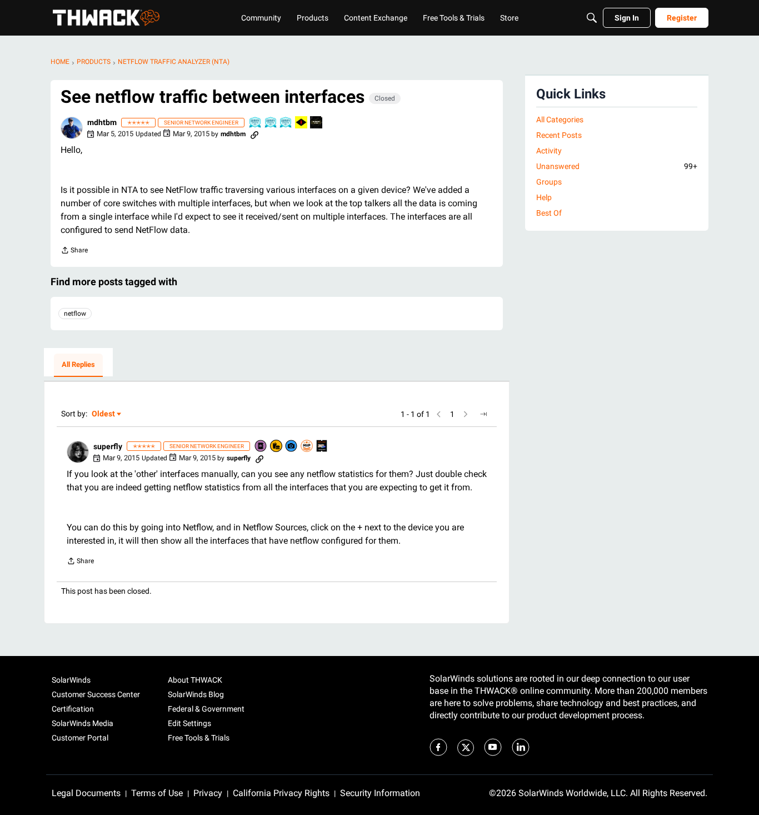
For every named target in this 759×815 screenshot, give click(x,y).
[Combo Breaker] (276, 446)
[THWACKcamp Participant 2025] (322, 446)
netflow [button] (75, 313)
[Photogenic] (291, 446)
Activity (549, 150)
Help (544, 197)
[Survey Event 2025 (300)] (286, 123)
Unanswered (616, 166)
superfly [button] (107, 446)
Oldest (104, 414)
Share (74, 251)
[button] (72, 128)
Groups (549, 181)
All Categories (559, 119)
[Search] (592, 18)
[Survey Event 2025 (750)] (271, 123)
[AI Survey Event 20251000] (255, 123)
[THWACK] (106, 18)
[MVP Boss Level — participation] (301, 123)
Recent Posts (559, 135)
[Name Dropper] (261, 446)
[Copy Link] (254, 134)
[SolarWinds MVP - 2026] (307, 446)
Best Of (549, 212)
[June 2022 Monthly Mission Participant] (316, 123)
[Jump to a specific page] (483, 414)
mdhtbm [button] (102, 122)
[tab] (78, 365)
